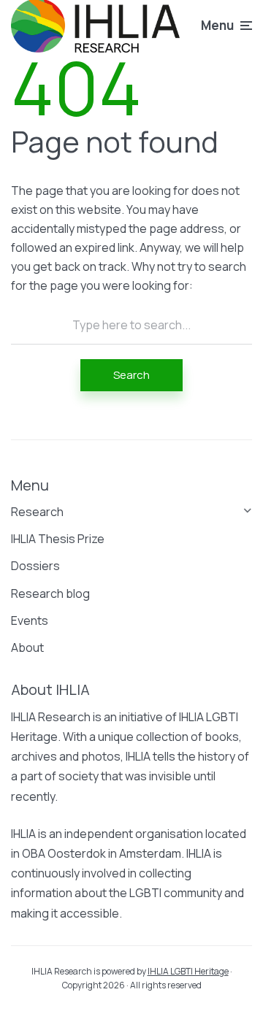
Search (131, 375)
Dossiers (35, 566)
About (27, 647)
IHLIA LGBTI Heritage (188, 971)
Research (37, 512)
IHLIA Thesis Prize (57, 539)
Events (29, 620)
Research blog (50, 593)
